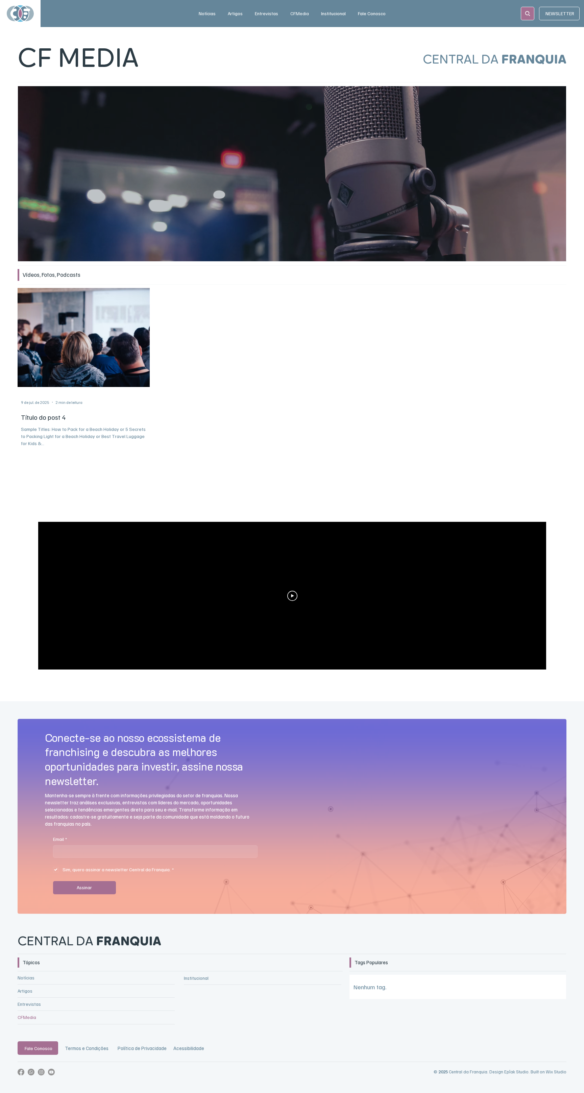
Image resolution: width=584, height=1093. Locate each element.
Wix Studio (556, 1071)
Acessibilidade (188, 1048)
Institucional (196, 978)
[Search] (527, 13)
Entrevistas (29, 1004)
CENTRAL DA (89, 942)
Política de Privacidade (142, 1048)
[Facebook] (21, 1072)
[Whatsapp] (31, 1072)
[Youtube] (51, 1072)
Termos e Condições (86, 1048)
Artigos (25, 991)
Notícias (26, 977)
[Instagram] (41, 1072)
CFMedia (27, 1017)
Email (60, 839)
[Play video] (292, 596)
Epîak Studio (516, 1071)
